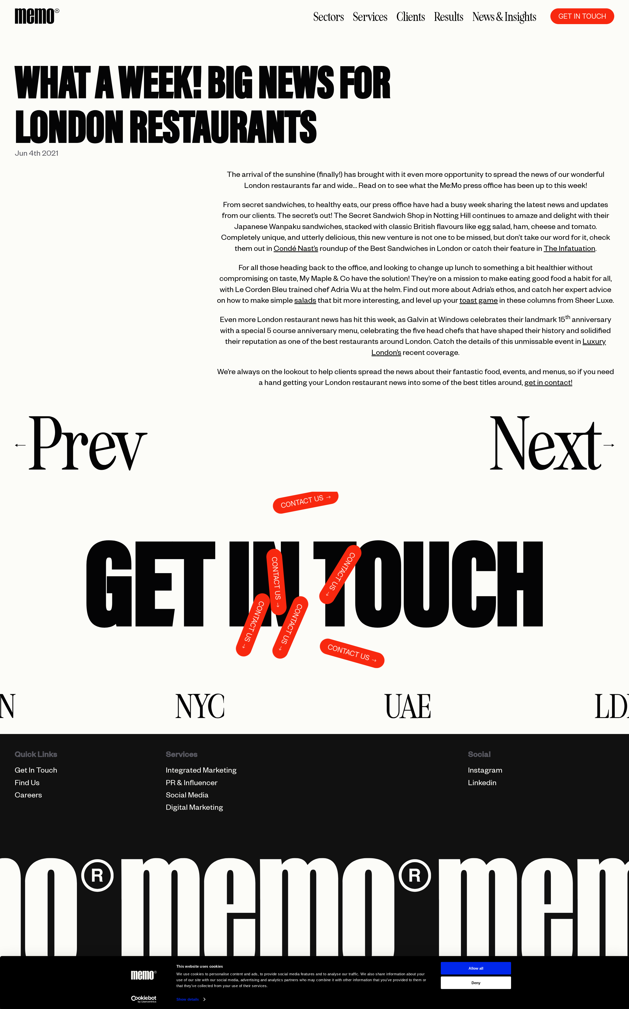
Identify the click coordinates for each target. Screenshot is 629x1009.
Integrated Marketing (201, 771)
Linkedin (482, 784)
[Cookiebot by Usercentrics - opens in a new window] (143, 999)
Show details (187, 999)
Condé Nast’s (296, 250)
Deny (476, 982)
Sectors (329, 17)
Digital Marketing (194, 809)
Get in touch (582, 16)
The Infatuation (569, 250)
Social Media (187, 796)
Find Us (27, 784)
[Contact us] (314, 580)
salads (305, 302)
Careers (28, 796)
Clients (411, 17)
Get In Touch (36, 771)
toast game (478, 302)
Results (448, 17)
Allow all (476, 968)
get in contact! (548, 384)
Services (370, 17)
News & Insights (504, 17)
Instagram (485, 771)
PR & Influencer (191, 784)
